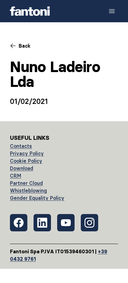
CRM (15, 176)
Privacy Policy (27, 153)
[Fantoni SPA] (30, 11)
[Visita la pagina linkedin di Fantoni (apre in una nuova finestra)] (42, 222)
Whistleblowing (28, 190)
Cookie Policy (26, 161)
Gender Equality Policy (37, 198)
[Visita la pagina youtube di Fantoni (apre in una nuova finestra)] (66, 222)
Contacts (21, 146)
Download (21, 168)
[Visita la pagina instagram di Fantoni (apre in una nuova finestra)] (89, 222)
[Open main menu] (112, 11)
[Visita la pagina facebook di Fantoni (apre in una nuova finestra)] (18, 222)
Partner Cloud (26, 183)
